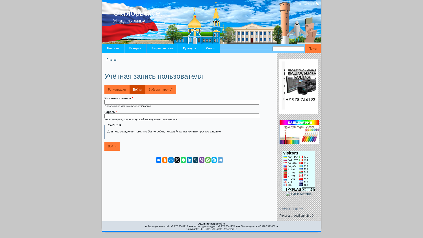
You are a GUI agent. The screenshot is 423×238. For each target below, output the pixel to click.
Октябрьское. (137, 12)
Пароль (110, 111)
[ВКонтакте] (158, 160)
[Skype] (214, 160)
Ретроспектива (162, 48)
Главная (111, 59)
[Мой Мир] (171, 160)
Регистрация (117, 89)
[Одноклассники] (164, 160)
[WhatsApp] (208, 160)
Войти (139, 89)
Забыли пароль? (161, 89)
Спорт (210, 48)
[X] (177, 160)
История (135, 48)
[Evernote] (183, 160)
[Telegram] (220, 160)
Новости (113, 48)
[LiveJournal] (195, 160)
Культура (189, 48)
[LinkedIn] (189, 160)
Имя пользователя (118, 98)
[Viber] (201, 160)
